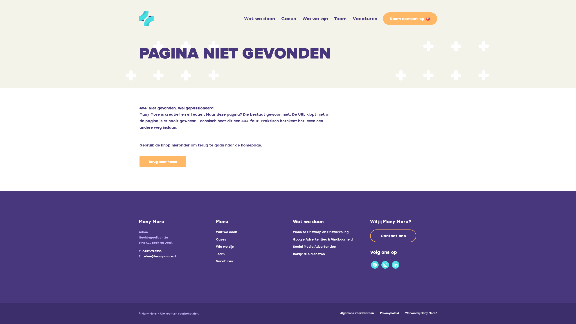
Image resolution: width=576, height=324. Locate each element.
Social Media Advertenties (314, 246)
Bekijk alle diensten (309, 254)
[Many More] (179, 18)
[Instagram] (385, 264)
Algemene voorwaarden (357, 313)
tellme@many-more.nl (159, 256)
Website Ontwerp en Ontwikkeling (321, 232)
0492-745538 (152, 251)
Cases (288, 19)
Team (340, 19)
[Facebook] (375, 264)
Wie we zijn (315, 19)
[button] (163, 161)
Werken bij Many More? (421, 313)
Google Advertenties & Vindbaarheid (323, 239)
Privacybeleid (389, 313)
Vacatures (365, 19)
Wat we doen (259, 19)
